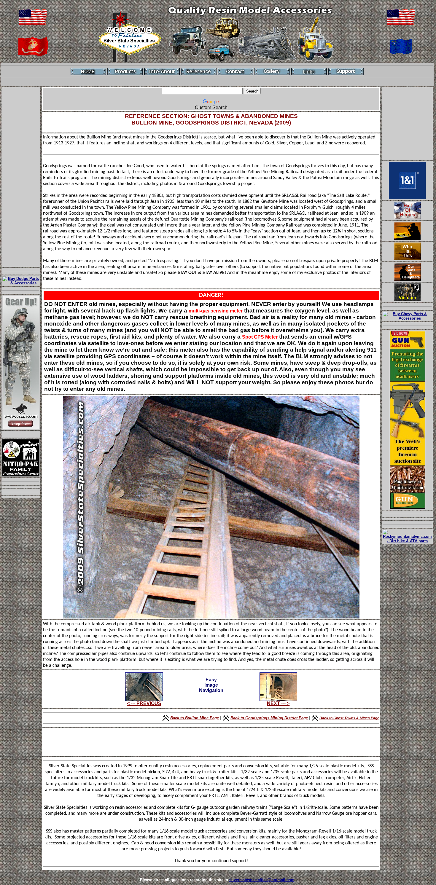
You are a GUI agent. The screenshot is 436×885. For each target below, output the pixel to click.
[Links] (309, 71)
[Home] (88, 71)
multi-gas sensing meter (216, 310)
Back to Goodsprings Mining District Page (269, 718)
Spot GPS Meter (260, 336)
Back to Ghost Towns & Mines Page (349, 718)
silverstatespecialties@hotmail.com (262, 880)
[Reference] (198, 71)
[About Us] (162, 71)
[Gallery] (272, 71)
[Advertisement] (21, 177)
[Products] (125, 71)
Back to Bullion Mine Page (194, 718)
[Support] (345, 71)
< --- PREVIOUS (144, 703)
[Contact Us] (235, 71)
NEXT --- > (278, 703)
